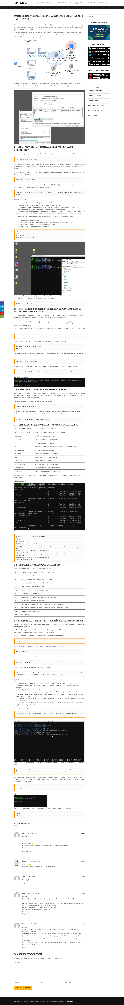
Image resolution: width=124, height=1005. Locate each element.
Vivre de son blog (93, 115)
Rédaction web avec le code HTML (97, 105)
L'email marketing (93, 100)
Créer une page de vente (94, 95)
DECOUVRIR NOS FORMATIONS (45, 3)
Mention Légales (65, 1001)
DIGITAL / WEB (91, 3)
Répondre (83, 833)
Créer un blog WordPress (95, 90)
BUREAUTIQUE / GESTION (77, 3)
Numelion (25, 861)
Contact (72, 1001)
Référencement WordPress (95, 110)
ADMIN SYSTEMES (62, 3)
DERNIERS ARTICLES (104, 3)
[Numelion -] (20, 2)
